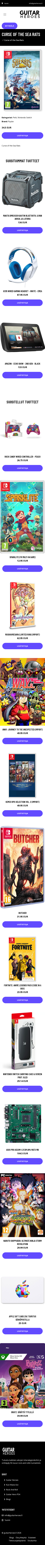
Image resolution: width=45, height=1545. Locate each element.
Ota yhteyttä (21, 1537)
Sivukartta (32, 1540)
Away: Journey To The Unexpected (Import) (22, 729)
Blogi (8, 1499)
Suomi (6, 3)
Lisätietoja (22, 135)
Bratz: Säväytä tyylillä (22, 1412)
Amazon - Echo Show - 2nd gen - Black (22, 363)
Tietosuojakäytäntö (17, 1540)
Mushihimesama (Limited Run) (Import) (22, 634)
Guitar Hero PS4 (13, 1494)
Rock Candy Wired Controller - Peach (22, 456)
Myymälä (9, 26)
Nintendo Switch (25, 117)
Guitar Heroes (12, 1480)
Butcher (23, 912)
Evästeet (32, 1537)
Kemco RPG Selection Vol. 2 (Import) (22, 801)
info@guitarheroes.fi (35, 3)
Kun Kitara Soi (12, 1485)
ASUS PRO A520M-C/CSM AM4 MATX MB (22, 1149)
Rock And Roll (12, 1489)
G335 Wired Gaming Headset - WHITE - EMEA (22, 291)
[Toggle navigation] (5, 14)
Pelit (15, 117)
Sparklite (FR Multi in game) (23, 557)
